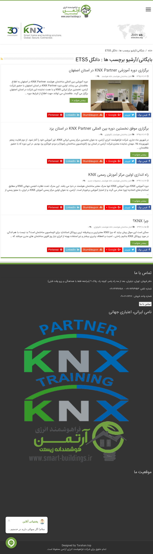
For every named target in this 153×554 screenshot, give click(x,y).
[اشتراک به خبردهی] (2, 59)
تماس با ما (145, 304)
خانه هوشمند (107, 76)
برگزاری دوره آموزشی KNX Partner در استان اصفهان (109, 70)
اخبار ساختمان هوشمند (122, 76)
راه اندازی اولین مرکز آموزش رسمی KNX (118, 175)
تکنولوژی (108, 134)
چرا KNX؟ (141, 221)
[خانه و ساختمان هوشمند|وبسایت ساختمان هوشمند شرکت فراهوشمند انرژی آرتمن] (76, 11)
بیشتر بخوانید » (79, 100)
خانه (150, 51)
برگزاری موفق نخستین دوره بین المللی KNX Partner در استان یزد (99, 129)
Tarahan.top (84, 545)
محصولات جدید (94, 180)
